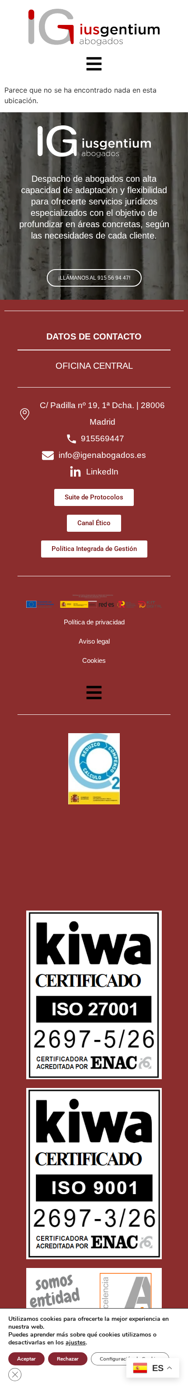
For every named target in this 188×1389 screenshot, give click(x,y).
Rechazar (68, 1358)
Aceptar (26, 1358)
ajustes (76, 1343)
